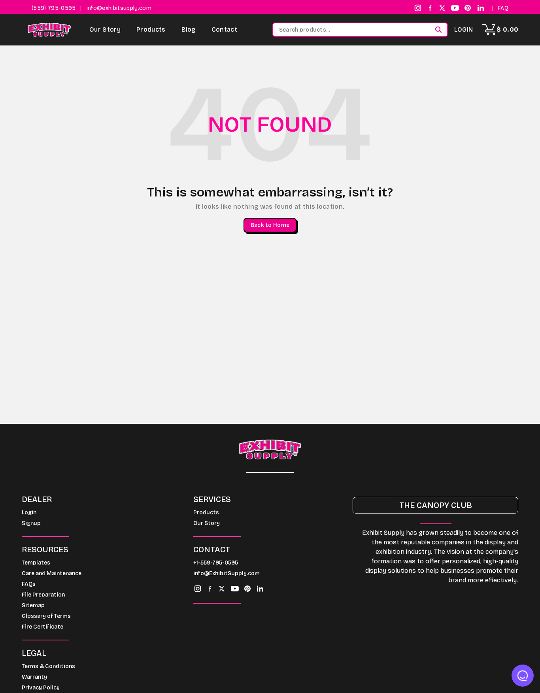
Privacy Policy (41, 687)
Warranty (34, 677)
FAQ (503, 8)
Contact (224, 29)
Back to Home (270, 225)
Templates (36, 562)
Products (151, 29)
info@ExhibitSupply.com (226, 573)
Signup (31, 523)
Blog (188, 29)
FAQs (29, 584)
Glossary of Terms (46, 616)
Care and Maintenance (51, 573)
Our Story (105, 29)
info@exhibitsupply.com (119, 8)
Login (463, 29)
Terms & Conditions (48, 666)
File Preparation (43, 594)
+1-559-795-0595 (215, 562)
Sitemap (33, 605)
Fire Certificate (42, 626)
